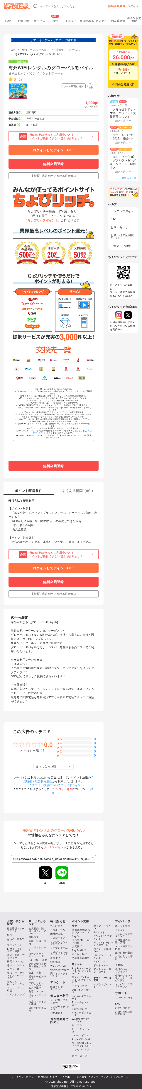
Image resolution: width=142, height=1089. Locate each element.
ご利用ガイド (57, 1012)
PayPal (76, 936)
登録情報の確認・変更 (122, 941)
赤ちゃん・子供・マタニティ (16, 983)
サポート (121, 992)
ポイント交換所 (134, 19)
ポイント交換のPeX (102, 950)
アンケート (102, 20)
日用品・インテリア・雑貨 (16, 950)
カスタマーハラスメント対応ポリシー (109, 1076)
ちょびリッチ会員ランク (124, 935)
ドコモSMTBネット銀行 (82, 941)
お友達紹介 (118, 20)
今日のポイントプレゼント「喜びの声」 (124, 978)
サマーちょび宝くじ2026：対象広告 (53, 40)
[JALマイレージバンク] (90, 360)
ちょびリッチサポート (62, 1076)
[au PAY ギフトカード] (28, 360)
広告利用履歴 (43, 781)
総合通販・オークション (16, 930)
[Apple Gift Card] (16, 369)
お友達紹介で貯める (59, 1020)
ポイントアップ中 (16, 995)
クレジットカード (37, 948)
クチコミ (120, 929)
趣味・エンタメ (16, 965)
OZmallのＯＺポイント (103, 937)
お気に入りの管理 (124, 957)
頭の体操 (55, 961)
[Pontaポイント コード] (53, 369)
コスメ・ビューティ (16, 940)
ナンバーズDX (58, 965)
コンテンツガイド (122, 211)
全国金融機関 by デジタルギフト (81, 931)
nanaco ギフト (80, 1035)
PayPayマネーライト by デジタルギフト (81, 971)
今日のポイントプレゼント (124, 970)
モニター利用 (59, 995)
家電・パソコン (16, 961)
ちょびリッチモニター (59, 1001)
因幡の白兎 (56, 933)
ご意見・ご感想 (121, 246)
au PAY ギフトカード (81, 997)
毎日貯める (87, 20)
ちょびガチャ (57, 926)
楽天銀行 (77, 946)
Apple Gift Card (81, 1039)
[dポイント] (53, 360)
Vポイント (99, 961)
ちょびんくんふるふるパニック (59, 953)
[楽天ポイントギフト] (78, 369)
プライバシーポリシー (23, 1076)
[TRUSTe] (71, 1067)
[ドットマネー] (44, 378)
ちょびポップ (57, 937)
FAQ (114, 219)
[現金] (81, 378)
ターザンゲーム (59, 947)
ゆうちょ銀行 (79, 954)
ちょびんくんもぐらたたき (59, 942)
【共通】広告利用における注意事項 (54, 176)
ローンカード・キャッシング (37, 955)
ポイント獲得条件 (28, 491)
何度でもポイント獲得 (37, 1003)
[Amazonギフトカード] (41, 360)
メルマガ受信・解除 (124, 947)
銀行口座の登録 (124, 952)
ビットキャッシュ (80, 1030)
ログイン (133, 6)
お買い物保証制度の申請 (122, 236)
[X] (128, 315)
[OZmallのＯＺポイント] (69, 378)
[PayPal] (28, 369)
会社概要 (82, 1076)
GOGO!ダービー (59, 969)
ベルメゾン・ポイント (102, 956)
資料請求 (34, 937)
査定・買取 (35, 972)
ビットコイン (79, 1055)
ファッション (14, 945)
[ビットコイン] (65, 360)
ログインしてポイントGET (53, 150)
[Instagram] (118, 315)
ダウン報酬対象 (18, 61)
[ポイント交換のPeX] (32, 378)
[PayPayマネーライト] (65, 369)
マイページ (123, 921)
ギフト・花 (13, 969)
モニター (71, 20)
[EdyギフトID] (78, 360)
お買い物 (23, 20)
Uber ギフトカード (81, 991)
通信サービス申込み (37, 977)
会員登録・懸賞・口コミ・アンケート (37, 931)
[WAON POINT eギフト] (19, 378)
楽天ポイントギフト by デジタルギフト (81, 979)
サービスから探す (37, 922)
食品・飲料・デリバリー (16, 956)
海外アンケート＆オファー (59, 988)
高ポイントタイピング (59, 975)
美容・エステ (36, 991)
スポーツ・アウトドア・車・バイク (16, 975)
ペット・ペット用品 (16, 989)
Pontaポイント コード (80, 1003)
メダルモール (57, 929)
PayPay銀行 (79, 950)
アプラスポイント (102, 985)
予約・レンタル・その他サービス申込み (37, 985)
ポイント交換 (80, 921)
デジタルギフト (80, 986)
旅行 (55, 20)
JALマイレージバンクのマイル (103, 944)
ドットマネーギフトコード (102, 970)
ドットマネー (101, 965)
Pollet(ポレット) (81, 1008)
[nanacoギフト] (41, 369)
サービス (39, 20)
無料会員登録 (116, 6)
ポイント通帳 (122, 926)
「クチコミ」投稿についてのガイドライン (53, 785)
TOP (8, 20)
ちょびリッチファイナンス (124, 985)
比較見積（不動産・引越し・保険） (37, 966)
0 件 (21, 79)
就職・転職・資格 (37, 942)
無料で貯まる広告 (37, 1009)
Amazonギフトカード (81, 1014)
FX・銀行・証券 (38, 960)
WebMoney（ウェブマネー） (81, 1020)
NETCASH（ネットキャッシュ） (81, 1044)
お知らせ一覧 (129, 178)
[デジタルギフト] (90, 369)
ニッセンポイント (80, 1050)
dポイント (99, 932)
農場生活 (55, 958)
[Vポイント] (16, 360)
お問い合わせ (119, 227)
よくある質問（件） (78, 491)
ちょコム (77, 1025)
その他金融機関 (80, 958)
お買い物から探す (15, 922)
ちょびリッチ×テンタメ (59, 1007)
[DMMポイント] (57, 378)
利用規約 (43, 1076)
